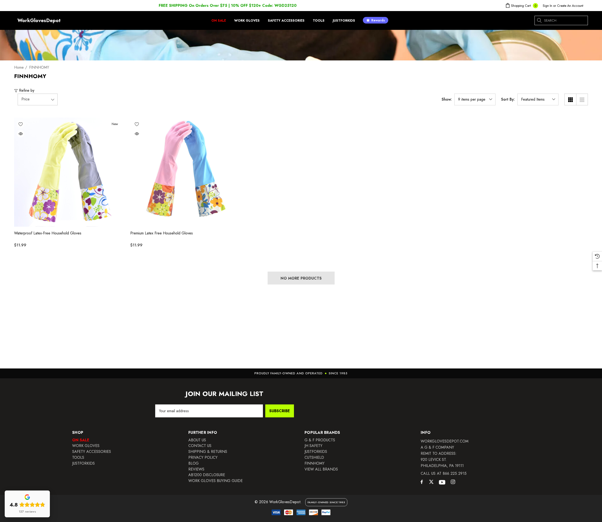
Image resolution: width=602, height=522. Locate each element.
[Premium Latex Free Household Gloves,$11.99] (184, 172)
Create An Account (570, 5)
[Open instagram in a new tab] (453, 482)
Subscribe (279, 411)
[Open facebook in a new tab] (422, 483)
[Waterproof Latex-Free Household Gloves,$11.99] (68, 172)
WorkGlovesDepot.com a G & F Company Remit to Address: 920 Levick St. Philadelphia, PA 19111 (444, 453)
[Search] (539, 20)
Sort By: (508, 99)
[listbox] (537, 99)
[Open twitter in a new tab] (431, 482)
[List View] (582, 99)
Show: (447, 99)
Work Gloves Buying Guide (215, 480)
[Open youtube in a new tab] (442, 482)
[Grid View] (570, 99)
